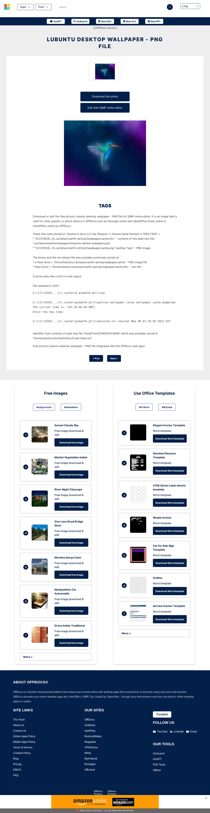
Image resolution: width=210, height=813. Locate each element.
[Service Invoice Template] (139, 620)
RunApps (89, 764)
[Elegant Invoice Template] (139, 439)
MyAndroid (90, 758)
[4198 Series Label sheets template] (139, 501)
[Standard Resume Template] (139, 469)
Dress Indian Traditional (69, 625)
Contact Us (19, 730)
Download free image (71, 442)
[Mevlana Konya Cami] (40, 573)
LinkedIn (179, 731)
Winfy (87, 753)
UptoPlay (89, 730)
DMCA (17, 769)
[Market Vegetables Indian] (40, 473)
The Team (19, 719)
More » (27, 656)
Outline (157, 577)
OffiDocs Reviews (98, 792)
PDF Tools (159, 764)
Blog (16, 758)
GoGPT (157, 759)
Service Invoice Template (169, 606)
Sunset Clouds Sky (66, 425)
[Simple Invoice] (139, 532)
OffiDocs (89, 719)
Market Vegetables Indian (70, 457)
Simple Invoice (162, 517)
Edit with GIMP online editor (105, 107)
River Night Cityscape (68, 489)
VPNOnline (91, 747)
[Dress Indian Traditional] (40, 642)
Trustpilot (162, 714)
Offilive (157, 770)
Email (193, 731)
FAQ (15, 775)
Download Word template (170, 438)
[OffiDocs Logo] (7, 7)
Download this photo (105, 96)
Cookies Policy (22, 753)
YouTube (162, 731)
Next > (114, 358)
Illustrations (71, 407)
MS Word (144, 407)
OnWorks (89, 725)
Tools (41, 7)
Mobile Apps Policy (24, 741)
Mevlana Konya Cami (67, 557)
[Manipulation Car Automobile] (40, 608)
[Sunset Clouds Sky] (40, 441)
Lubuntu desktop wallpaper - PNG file (105, 42)
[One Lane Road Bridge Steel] (40, 539)
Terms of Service (22, 747)
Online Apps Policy (24, 736)
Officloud (89, 769)
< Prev (96, 358)
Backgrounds (44, 407)
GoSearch (159, 753)
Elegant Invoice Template (169, 425)
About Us (18, 725)
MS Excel (167, 407)
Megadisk (90, 741)
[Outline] (139, 592)
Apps (23, 7)
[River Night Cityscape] (40, 505)
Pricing (17, 764)
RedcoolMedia (93, 736)
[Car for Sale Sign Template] (139, 562)
